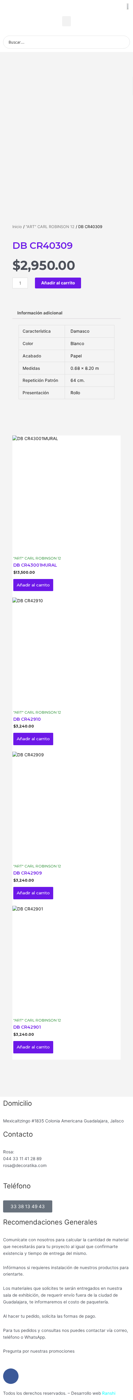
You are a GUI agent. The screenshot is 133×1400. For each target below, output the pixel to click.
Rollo (75, 392)
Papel (76, 355)
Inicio (17, 226)
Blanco (77, 343)
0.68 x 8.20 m (85, 368)
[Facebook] (11, 1376)
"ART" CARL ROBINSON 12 (50, 226)
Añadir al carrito (58, 282)
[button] (66, 21)
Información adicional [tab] (39, 312)
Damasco (80, 331)
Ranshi (108, 1393)
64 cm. (78, 380)
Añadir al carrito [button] (33, 584)
